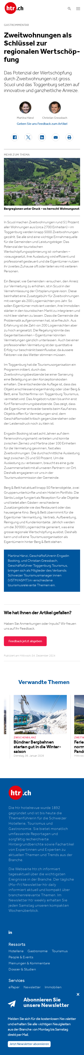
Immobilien (53, 987)
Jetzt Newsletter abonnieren (29, 1044)
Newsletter (32, 987)
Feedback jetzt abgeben (25, 641)
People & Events (21, 957)
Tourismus (60, 951)
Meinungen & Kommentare (29, 963)
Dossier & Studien (22, 969)
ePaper (14, 987)
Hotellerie (16, 951)
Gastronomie (38, 951)
